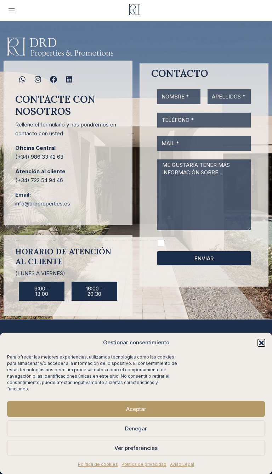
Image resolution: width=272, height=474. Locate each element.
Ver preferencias (136, 448)
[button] (261, 342)
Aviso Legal (182, 464)
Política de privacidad (143, 464)
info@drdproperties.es (42, 203)
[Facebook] (53, 79)
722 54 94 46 (47, 180)
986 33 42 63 (47, 156)
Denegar (136, 428)
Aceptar (136, 409)
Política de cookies (98, 464)
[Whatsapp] (22, 79)
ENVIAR (204, 258)
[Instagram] (38, 79)
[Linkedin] (69, 79)
